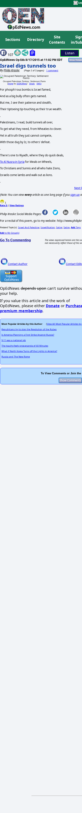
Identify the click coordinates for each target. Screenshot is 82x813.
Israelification (48, 227)
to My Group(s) (9, 232)
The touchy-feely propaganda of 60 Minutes (24, 345)
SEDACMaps (22, 83)
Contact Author (18, 264)
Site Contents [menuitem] (57, 40)
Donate (53, 305)
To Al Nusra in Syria (12, 162)
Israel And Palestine (28, 227)
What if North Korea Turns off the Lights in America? (29, 351)
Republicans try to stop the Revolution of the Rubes (29, 329)
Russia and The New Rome (15, 356)
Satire (59, 227)
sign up (75, 195)
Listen (69, 53)
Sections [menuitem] (12, 39)
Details (32, 83)
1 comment (52, 70)
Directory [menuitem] (35, 39)
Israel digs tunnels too (28, 65)
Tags (76, 227)
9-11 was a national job (13, 340)
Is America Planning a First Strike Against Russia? (27, 334)
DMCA (39, 83)
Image (10, 83)
